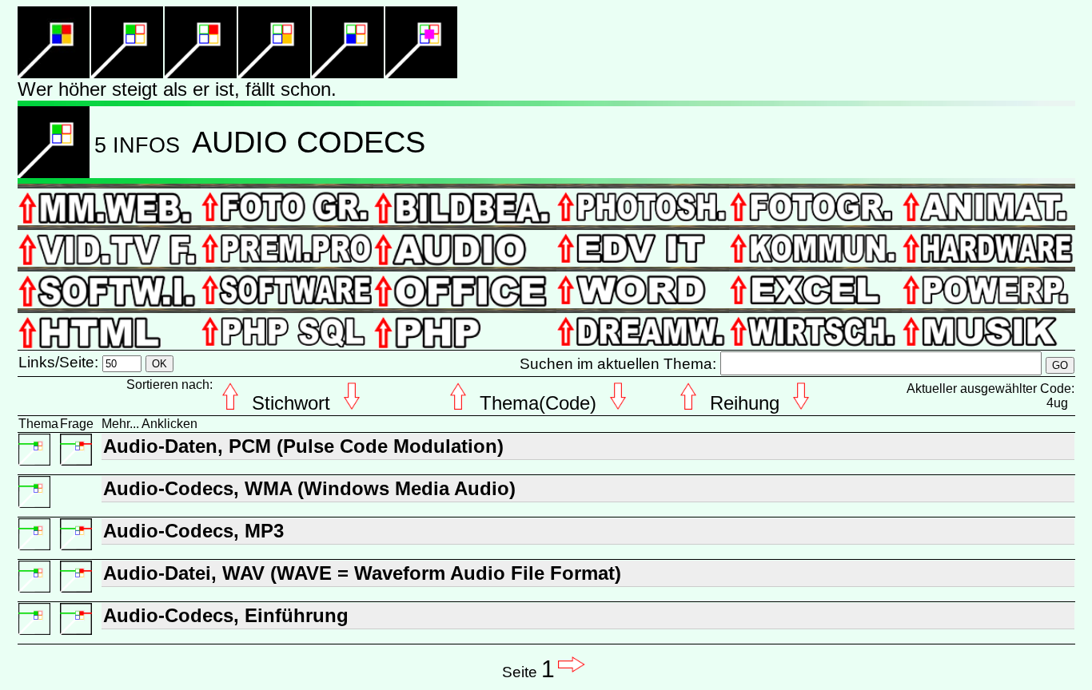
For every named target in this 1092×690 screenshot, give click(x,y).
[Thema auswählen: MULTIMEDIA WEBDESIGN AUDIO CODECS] (34, 463)
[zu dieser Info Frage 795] (76, 463)
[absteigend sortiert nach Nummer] (54, 173)
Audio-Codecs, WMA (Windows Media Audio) (309, 488)
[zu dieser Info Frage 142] (76, 632)
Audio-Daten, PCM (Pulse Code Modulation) (303, 446)
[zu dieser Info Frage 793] (76, 548)
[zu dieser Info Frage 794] (76, 590)
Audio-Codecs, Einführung (226, 615)
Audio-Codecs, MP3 (193, 530)
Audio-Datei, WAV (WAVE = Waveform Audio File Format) (362, 573)
